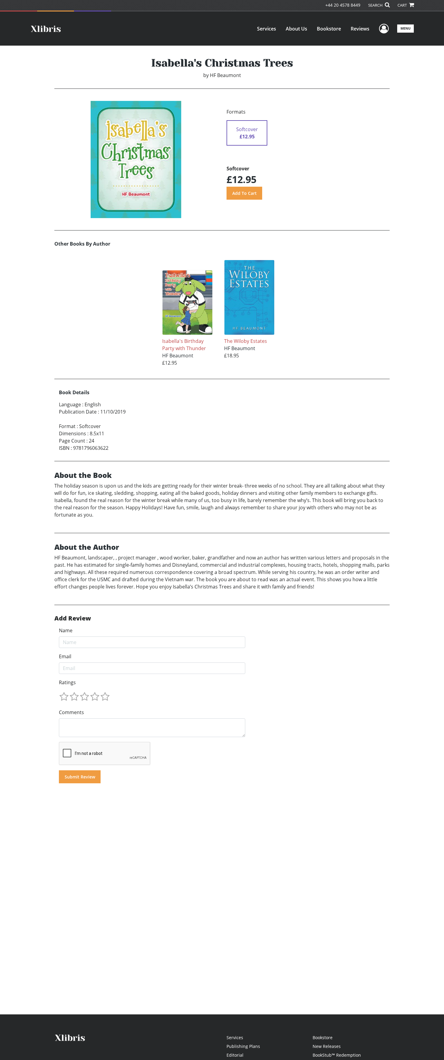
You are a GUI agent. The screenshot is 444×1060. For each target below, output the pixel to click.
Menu (405, 28)
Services (266, 28)
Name (65, 630)
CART (402, 5)
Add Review (72, 618)
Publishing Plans (243, 1046)
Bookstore (329, 28)
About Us (296, 28)
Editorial (235, 1055)
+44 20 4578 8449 (342, 5)
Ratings (67, 682)
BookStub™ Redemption (337, 1055)
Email (65, 656)
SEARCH (376, 5)
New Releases (327, 1046)
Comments (71, 712)
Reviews (360, 28)
